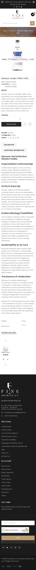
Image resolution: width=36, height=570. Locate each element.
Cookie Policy (6, 427)
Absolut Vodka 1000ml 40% (6, 350)
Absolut (10, 133)
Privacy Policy (6, 430)
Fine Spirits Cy (19, 2)
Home (5, 31)
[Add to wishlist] (24, 124)
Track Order (6, 482)
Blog (3, 450)
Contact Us (5, 456)
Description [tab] (9, 145)
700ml (23, 325)
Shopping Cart (6, 489)
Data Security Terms (9, 436)
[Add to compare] (30, 124)
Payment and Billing (8, 440)
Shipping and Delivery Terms (12, 443)
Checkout (5, 492)
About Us (4, 453)
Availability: (5, 84)
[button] (3, 359)
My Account (5, 466)
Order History (6, 479)
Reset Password (7, 473)
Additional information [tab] (14, 150)
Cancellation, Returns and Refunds (14, 446)
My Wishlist (5, 476)
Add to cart (12, 124)
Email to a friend (11, 86)
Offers (3, 496)
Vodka (12, 31)
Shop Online (5, 486)
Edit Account (6, 469)
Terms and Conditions (9, 433)
